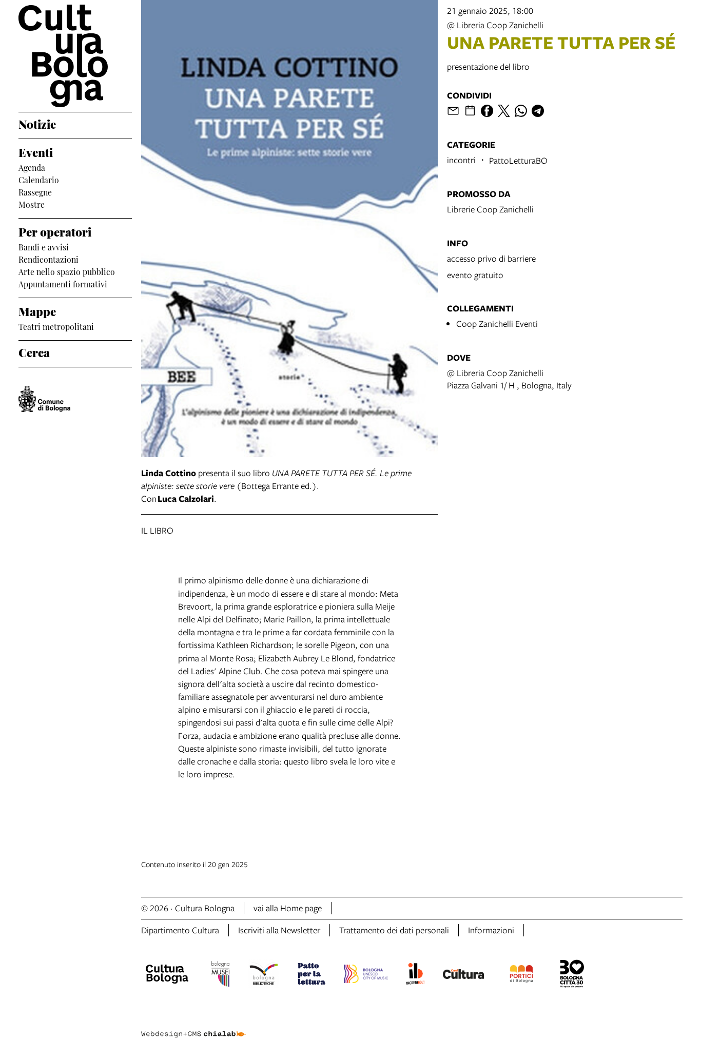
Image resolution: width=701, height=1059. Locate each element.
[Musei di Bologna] (220, 975)
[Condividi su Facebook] (487, 111)
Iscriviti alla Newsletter (279, 930)
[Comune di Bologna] (44, 399)
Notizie (37, 123)
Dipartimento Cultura (180, 930)
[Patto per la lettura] (311, 975)
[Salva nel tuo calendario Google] (470, 111)
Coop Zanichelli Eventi (497, 323)
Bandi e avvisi (43, 246)
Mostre (31, 204)
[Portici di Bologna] (521, 975)
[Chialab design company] (193, 1025)
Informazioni (491, 930)
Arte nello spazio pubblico (66, 271)
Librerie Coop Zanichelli (490, 209)
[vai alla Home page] (75, 56)
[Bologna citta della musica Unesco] (366, 975)
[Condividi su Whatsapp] (521, 111)
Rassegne (35, 191)
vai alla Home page (288, 908)
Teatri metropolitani (56, 326)
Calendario (38, 179)
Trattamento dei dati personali (394, 930)
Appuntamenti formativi (62, 283)
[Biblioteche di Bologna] (263, 975)
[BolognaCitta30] (572, 975)
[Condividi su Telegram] (538, 111)
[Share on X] (504, 111)
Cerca (34, 351)
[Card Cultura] (463, 975)
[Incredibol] (415, 975)
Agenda (31, 167)
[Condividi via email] (453, 111)
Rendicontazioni (48, 258)
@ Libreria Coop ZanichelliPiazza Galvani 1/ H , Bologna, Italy (509, 379)
